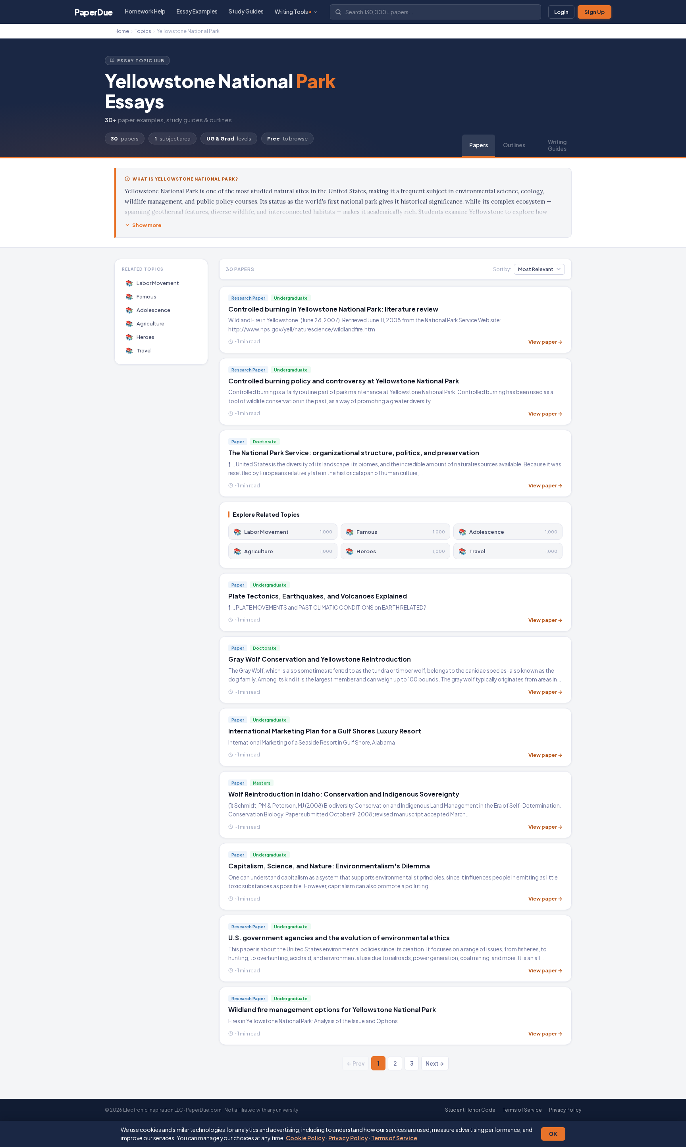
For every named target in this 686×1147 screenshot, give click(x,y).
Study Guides (246, 11)
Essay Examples (197, 11)
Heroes (140, 337)
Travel (138, 350)
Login (561, 12)
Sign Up (594, 12)
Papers (478, 145)
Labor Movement (152, 283)
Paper (94, 12)
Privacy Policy (348, 1137)
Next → (435, 1063)
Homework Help (145, 11)
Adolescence (148, 310)
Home (121, 31)
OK (553, 1134)
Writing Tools (291, 11)
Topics (143, 31)
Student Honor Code (470, 1110)
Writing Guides (557, 145)
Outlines (514, 145)
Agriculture (145, 323)
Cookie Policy (305, 1137)
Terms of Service (394, 1137)
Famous (141, 296)
